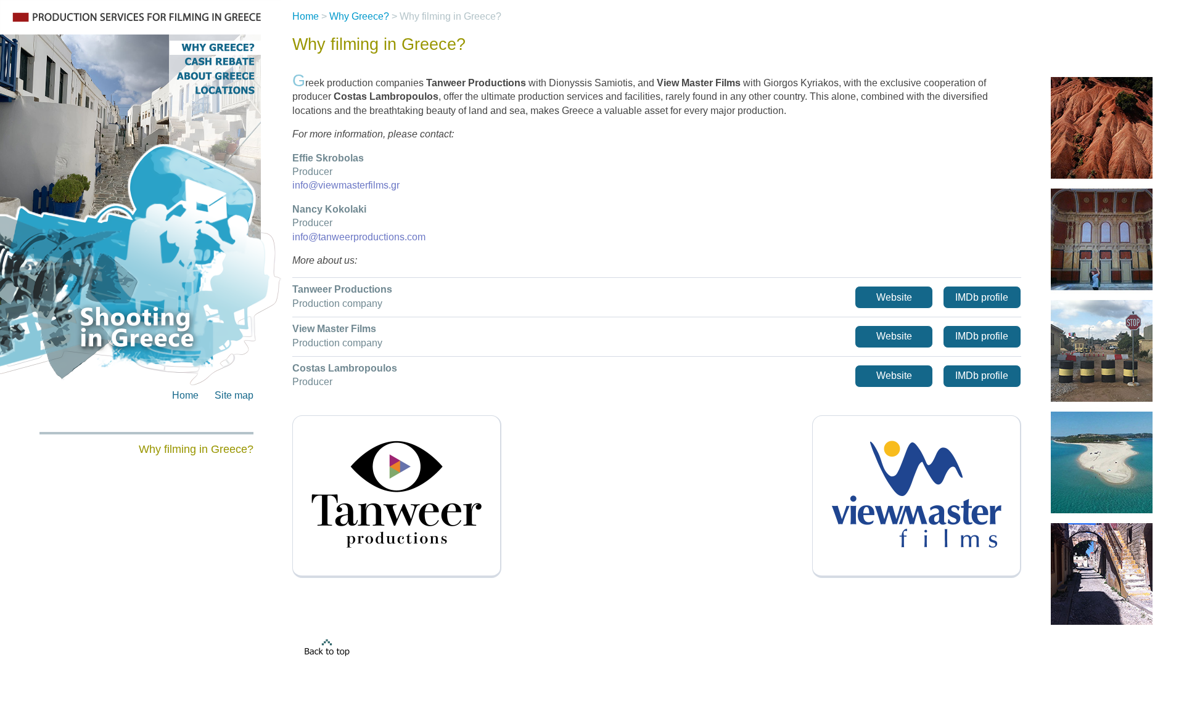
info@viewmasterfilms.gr (346, 185)
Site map (234, 395)
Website (894, 297)
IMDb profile (981, 297)
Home (185, 395)
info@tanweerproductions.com (359, 237)
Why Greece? (359, 16)
